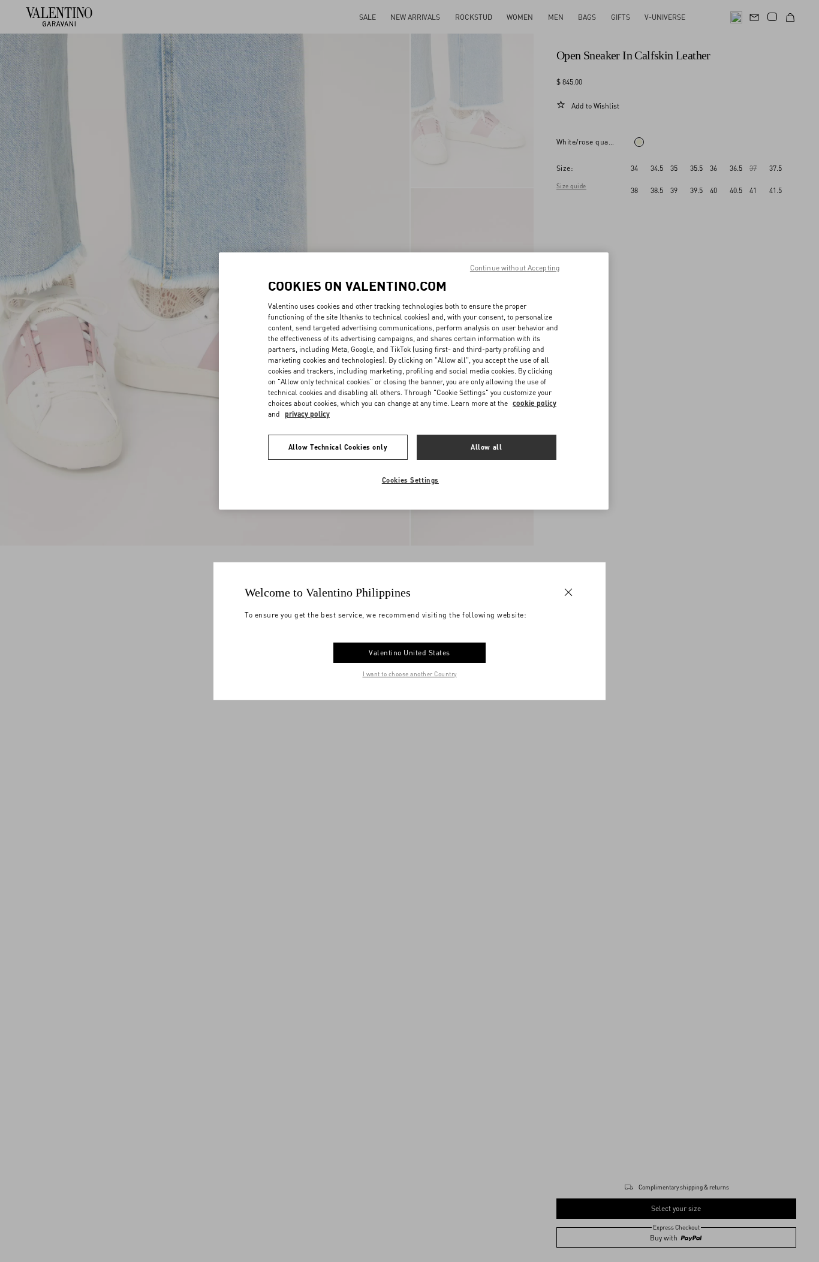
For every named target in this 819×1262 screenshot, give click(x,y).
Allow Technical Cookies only (338, 446)
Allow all (486, 446)
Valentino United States (409, 652)
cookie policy (534, 403)
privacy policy (307, 413)
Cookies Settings (410, 479)
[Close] (568, 592)
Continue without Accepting (515, 267)
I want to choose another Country (410, 673)
